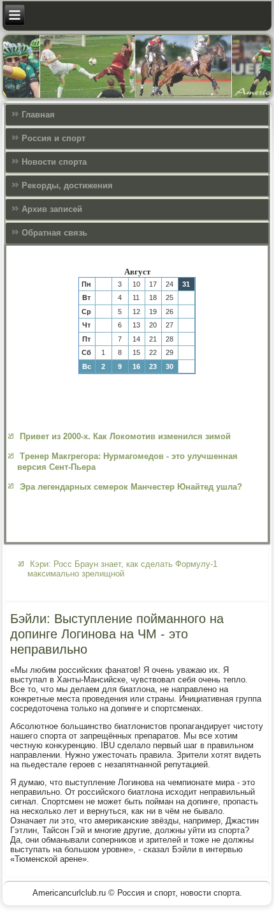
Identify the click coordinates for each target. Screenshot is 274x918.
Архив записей (52, 209)
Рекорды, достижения (67, 185)
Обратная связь (54, 232)
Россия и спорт (53, 138)
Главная (38, 114)
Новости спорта (54, 162)
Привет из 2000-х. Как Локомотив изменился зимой (125, 436)
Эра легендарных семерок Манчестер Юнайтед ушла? (131, 487)
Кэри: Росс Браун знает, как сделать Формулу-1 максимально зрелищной (122, 568)
